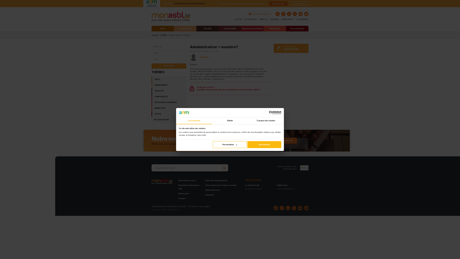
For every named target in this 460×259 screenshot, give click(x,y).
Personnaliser (228, 145)
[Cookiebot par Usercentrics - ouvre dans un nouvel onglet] (270, 112)
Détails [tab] (230, 121)
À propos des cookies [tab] (266, 121)
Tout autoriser (264, 145)
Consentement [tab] (194, 121)
